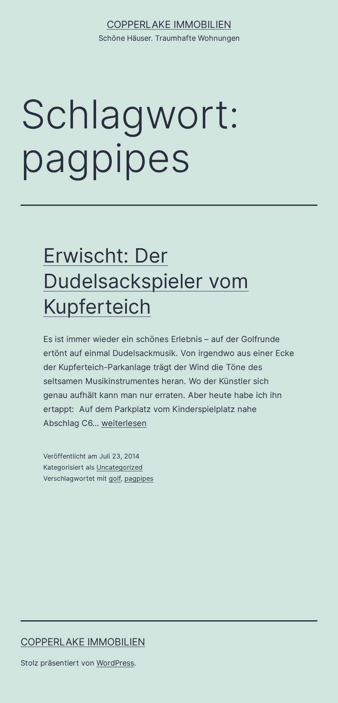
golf (115, 478)
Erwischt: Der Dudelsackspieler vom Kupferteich (146, 281)
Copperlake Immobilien (169, 24)
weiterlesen (124, 423)
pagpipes (138, 478)
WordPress (115, 663)
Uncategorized (119, 467)
